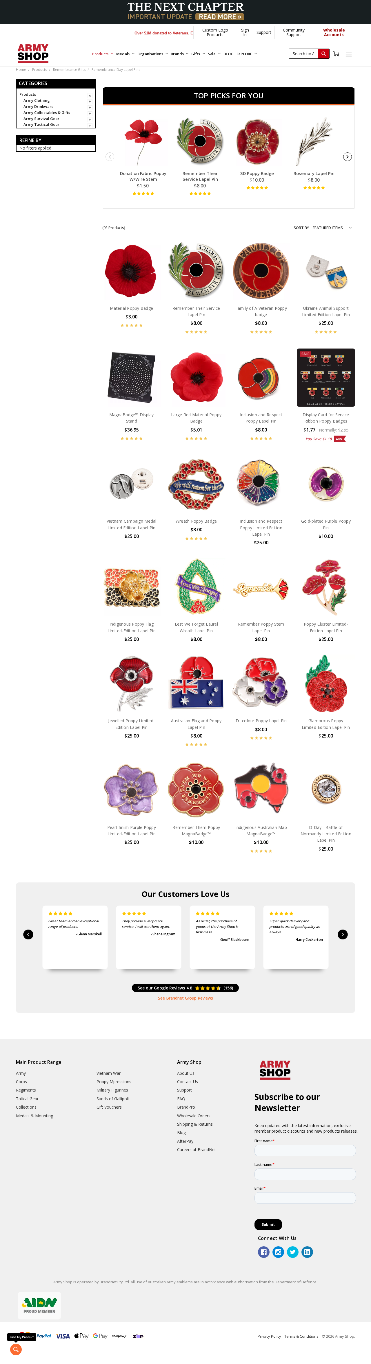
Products (100, 53)
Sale (212, 53)
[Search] (323, 53)
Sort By (301, 227)
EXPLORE (245, 53)
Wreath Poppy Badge (196, 521)
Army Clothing (36, 100)
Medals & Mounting (34, 1115)
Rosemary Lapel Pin (314, 173)
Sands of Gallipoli (113, 1098)
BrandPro (186, 1107)
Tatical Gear (27, 1098)
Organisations (150, 53)
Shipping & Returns (195, 1124)
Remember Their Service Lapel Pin (200, 176)
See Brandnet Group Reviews (185, 998)
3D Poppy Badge (257, 173)
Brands (177, 53)
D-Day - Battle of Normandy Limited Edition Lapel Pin (326, 834)
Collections (26, 1107)
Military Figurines (112, 1090)
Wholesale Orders (193, 1115)
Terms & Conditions (301, 1336)
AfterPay (185, 1141)
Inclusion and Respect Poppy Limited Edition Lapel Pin (261, 527)
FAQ (181, 1098)
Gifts (196, 53)
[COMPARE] (150, 261)
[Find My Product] (16, 1349)
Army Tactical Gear (41, 124)
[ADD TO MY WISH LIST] (150, 270)
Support (264, 32)
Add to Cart (131, 288)
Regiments (26, 1090)
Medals (123, 53)
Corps (21, 1081)
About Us (185, 1073)
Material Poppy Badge (131, 308)
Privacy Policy (269, 1336)
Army (21, 1073)
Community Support (294, 32)
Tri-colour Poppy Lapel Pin (261, 720)
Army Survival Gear (41, 118)
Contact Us (187, 1081)
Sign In (245, 32)
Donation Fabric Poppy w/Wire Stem (143, 176)
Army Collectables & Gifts (46, 112)
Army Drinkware (38, 106)
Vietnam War (109, 1073)
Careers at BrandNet (196, 1149)
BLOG (228, 53)
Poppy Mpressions (114, 1081)
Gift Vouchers (109, 1107)
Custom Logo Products (215, 32)
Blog (181, 1132)
